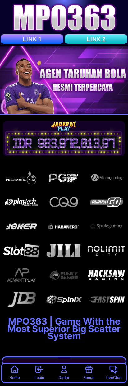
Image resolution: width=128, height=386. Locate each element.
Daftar (64, 377)
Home (14, 377)
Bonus (88, 377)
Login (39, 377)
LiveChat (113, 377)
